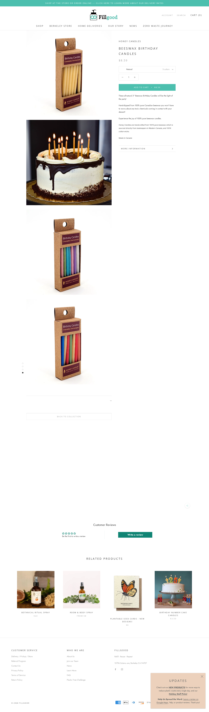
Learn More (71, 670)
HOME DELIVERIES (90, 25)
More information (133, 148)
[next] (200, 595)
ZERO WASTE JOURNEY (158, 25)
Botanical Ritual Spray (35, 612)
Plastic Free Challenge (76, 679)
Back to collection (69, 416)
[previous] (9, 595)
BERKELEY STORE (60, 25)
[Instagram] (122, 669)
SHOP (40, 25)
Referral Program (18, 661)
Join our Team (72, 661)
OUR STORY (116, 25)
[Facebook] (115, 669)
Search (181, 15)
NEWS (133, 25)
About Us (71, 656)
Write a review (135, 534)
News (69, 665)
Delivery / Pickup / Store (22, 656)
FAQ (69, 675)
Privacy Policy (17, 670)
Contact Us (15, 665)
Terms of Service (18, 675)
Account (167, 15)
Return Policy (16, 679)
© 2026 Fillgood (20, 703)
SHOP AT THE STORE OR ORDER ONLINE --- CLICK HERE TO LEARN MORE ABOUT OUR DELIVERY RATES (104, 3)
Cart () (196, 15)
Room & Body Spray (81, 612)
